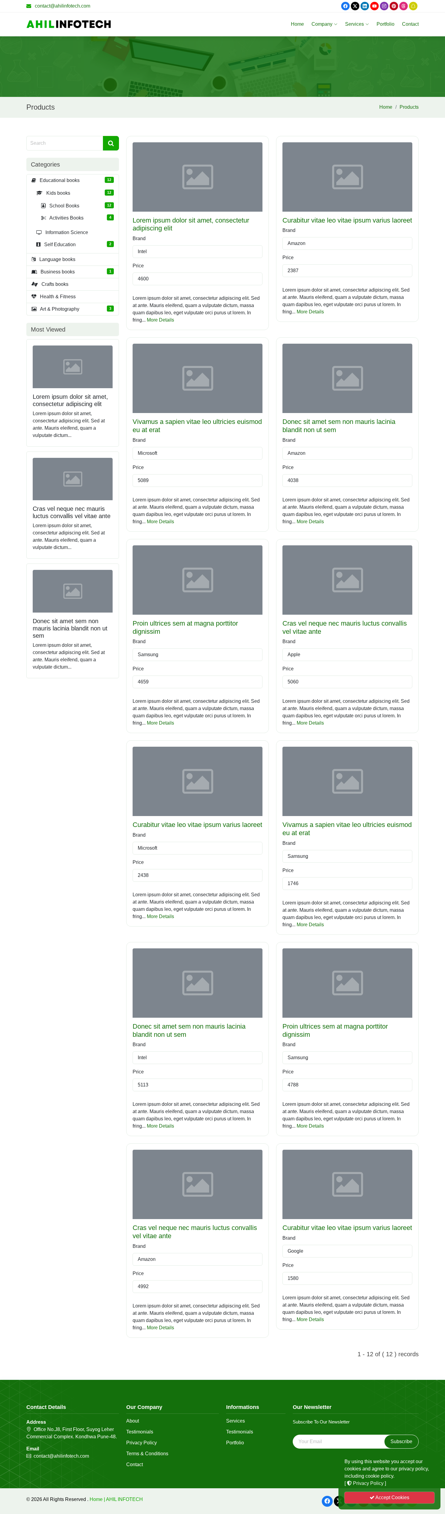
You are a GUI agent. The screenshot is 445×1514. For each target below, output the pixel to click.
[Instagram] (384, 6)
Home (297, 24)
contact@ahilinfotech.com (62, 5)
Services (354, 24)
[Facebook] (345, 6)
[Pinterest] (394, 6)
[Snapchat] (413, 6)
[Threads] (403, 6)
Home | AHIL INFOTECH (116, 1499)
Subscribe (401, 1441)
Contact (410, 24)
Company (322, 24)
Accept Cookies (391, 1497)
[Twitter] (355, 6)
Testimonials (139, 1432)
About (132, 1421)
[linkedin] (365, 6)
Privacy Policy (141, 1442)
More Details (160, 319)
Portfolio (385, 24)
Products (409, 107)
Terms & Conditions (147, 1453)
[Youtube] (374, 6)
